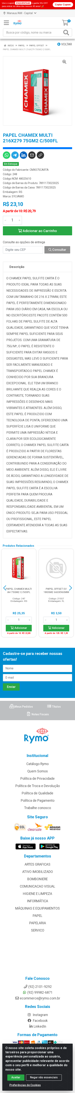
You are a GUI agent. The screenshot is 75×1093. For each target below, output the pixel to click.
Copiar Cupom (63, 4)
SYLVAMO (18, 196)
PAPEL (37, 916)
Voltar (66, 44)
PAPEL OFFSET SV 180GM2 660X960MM (56, 590)
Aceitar (15, 1077)
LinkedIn (40, 1026)
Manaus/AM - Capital (19, 13)
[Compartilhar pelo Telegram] (15, 155)
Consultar (59, 250)
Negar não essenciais (44, 1077)
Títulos (56, 706)
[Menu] (6, 22)
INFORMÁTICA (37, 901)
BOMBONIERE (37, 879)
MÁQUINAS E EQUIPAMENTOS (37, 908)
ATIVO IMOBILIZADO (37, 872)
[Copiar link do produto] (40, 155)
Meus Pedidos (23, 706)
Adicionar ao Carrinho (39, 231)
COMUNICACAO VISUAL (37, 886)
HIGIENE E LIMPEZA (37, 894)
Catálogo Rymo (37, 764)
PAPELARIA (37, 923)
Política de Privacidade (37, 778)
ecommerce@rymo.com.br (40, 998)
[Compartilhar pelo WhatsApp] (6, 155)
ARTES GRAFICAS (37, 864)
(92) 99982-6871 (40, 992)
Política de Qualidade (37, 793)
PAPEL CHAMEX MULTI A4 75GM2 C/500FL (19, 590)
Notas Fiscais (40, 714)
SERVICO (37, 930)
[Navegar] (5, 588)
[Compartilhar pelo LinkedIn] (23, 155)
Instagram (40, 1015)
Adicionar (20, 628)
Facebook (40, 1021)
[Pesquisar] (67, 32)
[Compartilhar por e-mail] (32, 155)
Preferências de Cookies (25, 1085)
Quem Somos (37, 771)
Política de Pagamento (37, 800)
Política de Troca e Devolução (37, 786)
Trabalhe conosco (37, 808)
